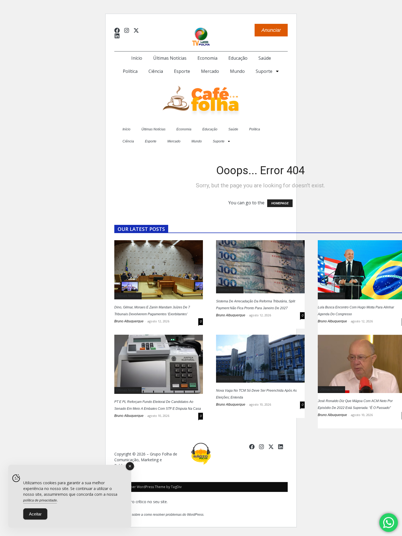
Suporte (264, 71)
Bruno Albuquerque (129, 321)
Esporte (182, 71)
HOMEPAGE (280, 203)
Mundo (237, 71)
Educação (237, 58)
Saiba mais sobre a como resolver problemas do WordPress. (159, 515)
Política (130, 71)
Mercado (210, 71)
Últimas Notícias (170, 58)
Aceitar (35, 514)
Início (136, 58)
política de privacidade (40, 500)
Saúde (264, 58)
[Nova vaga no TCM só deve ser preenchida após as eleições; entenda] (260, 359)
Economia (207, 58)
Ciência (155, 71)
